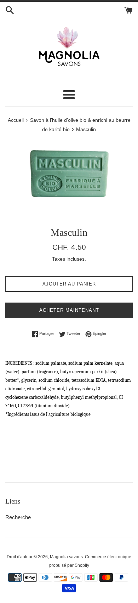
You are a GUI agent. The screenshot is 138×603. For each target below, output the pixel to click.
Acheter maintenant (69, 310)
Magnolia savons (66, 556)
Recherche (18, 517)
